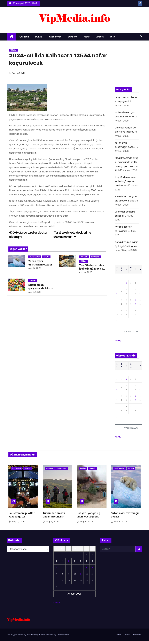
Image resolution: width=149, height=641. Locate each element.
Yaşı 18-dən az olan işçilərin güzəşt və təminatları (91, 269)
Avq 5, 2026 (34, 292)
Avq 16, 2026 (86, 521)
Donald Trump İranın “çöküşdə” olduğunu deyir (126, 246)
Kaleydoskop (35, 257)
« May (118, 340)
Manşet (92, 468)
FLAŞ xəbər (16, 468)
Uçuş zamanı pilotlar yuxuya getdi (21, 515)
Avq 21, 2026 (18, 521)
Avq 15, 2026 (34, 268)
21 (80, 574)
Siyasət (100, 36)
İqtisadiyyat (55, 36)
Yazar (87, 36)
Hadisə (27, 468)
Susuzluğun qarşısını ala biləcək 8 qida (41, 288)
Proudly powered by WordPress (22, 634)
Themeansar (63, 634)
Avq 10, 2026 (85, 272)
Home (118, 634)
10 (56, 567)
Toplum (13, 50)
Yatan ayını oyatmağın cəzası (40, 263)
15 (86, 567)
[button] (141, 36)
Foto (112, 36)
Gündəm (72, 36)
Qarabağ (24, 36)
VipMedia (136, 634)
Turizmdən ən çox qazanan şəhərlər (54, 515)
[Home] (11, 36)
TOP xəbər (95, 257)
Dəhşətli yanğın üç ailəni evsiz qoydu (88, 515)
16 (92, 567)
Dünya (38, 36)
